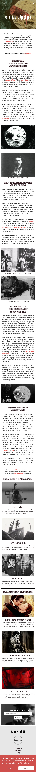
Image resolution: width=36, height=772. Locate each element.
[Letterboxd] (18, 731)
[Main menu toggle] (33, 4)
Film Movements (27, 53)
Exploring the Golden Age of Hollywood (18, 620)
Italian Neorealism (18, 578)
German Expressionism (18, 543)
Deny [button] (9, 768)
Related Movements (17, 479)
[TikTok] (21, 731)
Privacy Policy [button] (24, 763)
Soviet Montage (18, 507)
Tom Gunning (8, 41)
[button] (18, 394)
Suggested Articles (18, 591)
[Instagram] (12, 731)
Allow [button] (26, 768)
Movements (18, 748)
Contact (18, 755)
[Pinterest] (24, 731)
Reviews (18, 750)
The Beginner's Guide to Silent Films (18, 655)
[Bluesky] (15, 731)
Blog (18, 753)
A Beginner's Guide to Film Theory (18, 691)
